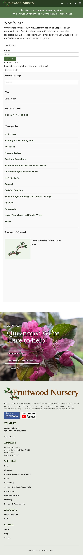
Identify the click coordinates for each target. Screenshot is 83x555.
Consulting (9, 483)
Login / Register (11, 514)
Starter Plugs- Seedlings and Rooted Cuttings (28, 196)
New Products (12, 178)
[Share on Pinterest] (14, 115)
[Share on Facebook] (6, 115)
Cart (6, 519)
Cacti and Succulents (15, 159)
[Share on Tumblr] (25, 115)
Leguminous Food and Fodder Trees (23, 215)
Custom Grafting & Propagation (18, 487)
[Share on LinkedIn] (11, 115)
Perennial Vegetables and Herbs (21, 171)
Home (7, 466)
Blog (6, 534)
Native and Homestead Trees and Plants (25, 165)
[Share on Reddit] (16, 115)
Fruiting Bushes (13, 153)
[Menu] (80, 3)
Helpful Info (9, 491)
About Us (8, 470)
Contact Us (13, 368)
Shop (6, 529)
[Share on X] (8, 115)
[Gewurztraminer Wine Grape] (17, 249)
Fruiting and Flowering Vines (20, 140)
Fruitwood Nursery (20, 3)
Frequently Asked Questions (22, 361)
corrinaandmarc (15, 429)
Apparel (9, 184)
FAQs (6, 479)
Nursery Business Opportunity (17, 474)
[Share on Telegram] (22, 115)
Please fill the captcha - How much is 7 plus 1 (26, 66)
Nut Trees (10, 147)
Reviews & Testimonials (14, 504)
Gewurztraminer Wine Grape (46, 240)
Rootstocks (10, 209)
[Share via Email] (27, 115)
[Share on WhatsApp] (19, 115)
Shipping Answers (17, 353)
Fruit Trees (10, 134)
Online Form (9, 437)
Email (7, 50)
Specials (9, 203)
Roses (8, 221)
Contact (7, 538)
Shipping (8, 500)
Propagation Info (11, 495)
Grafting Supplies (14, 190)
